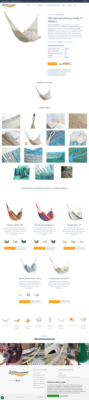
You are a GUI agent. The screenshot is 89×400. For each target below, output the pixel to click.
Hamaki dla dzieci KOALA (39, 379)
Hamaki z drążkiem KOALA (39, 375)
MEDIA (63, 5)
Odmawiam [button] (55, 395)
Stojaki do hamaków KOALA (39, 383)
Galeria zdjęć (65, 70)
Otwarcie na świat (62, 375)
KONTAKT (69, 5)
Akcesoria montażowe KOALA (40, 381)
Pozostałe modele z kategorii (57, 74)
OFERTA (34, 5)
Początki (60, 373)
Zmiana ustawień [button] (64, 395)
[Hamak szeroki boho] (28, 294)
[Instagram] (19, 380)
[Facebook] (16, 380)
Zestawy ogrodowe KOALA (39, 387)
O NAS (28, 5)
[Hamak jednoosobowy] (36, 240)
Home (49, 14)
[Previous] (4, 241)
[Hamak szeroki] (6, 240)
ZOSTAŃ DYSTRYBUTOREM (53, 5)
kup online (53, 63)
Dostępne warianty (54, 70)
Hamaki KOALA (60, 14)
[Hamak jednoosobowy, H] (44, 212)
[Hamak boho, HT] (74, 212)
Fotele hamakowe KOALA (39, 377)
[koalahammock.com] (9, 5)
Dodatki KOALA (36, 385)
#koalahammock (44, 339)
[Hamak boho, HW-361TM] (59, 265)
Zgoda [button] (49, 395)
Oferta (53, 14)
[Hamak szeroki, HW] (15, 212)
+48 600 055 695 (5, 1)
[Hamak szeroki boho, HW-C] (30, 265)
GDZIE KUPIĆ (41, 5)
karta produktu (10, 248)
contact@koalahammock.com (16, 1)
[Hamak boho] (72, 240)
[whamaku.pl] (65, 63)
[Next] (25, 241)
